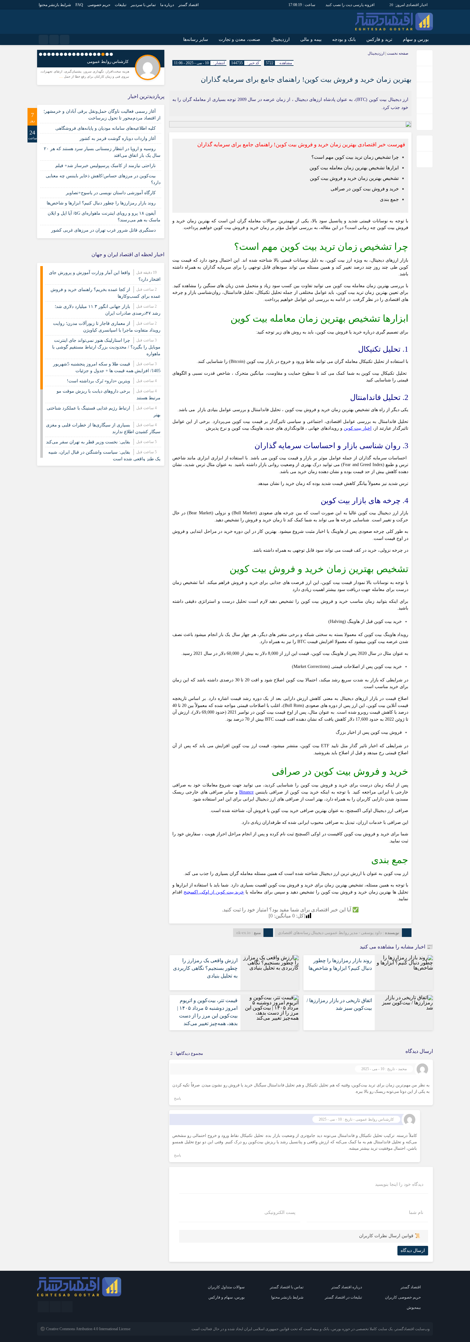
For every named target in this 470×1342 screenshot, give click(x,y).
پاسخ (177, 1098)
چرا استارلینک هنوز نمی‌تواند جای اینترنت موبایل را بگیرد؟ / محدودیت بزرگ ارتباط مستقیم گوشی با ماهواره (106, 347)
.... (61, 76)
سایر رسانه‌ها (195, 39)
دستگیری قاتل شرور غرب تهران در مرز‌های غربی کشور (103, 230)
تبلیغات (120, 5)
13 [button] (61, 54)
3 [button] (103, 54)
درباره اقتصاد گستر (346, 1287)
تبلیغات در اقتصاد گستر (343, 1297)
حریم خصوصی (99, 5)
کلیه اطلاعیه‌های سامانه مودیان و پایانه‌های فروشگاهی (105, 128)
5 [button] (94, 54)
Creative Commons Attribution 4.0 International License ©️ (85, 1329)
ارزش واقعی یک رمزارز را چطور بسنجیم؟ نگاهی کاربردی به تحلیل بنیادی (205, 968)
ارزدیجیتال (280, 39)
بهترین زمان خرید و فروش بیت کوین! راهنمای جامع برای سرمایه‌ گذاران (306, 79)
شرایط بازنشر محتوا (55, 5)
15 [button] (53, 54)
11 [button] (69, 54)
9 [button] (78, 54)
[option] (100, 67)
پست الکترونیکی (279, 1212)
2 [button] (107, 54)
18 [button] (40, 54)
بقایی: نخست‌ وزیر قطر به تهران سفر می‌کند (88, 442)
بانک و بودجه (344, 39)
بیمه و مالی (311, 39)
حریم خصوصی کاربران (403, 1297)
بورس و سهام (416, 39)
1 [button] (111, 54)
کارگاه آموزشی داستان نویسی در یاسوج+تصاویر (111, 192)
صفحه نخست (397, 53)
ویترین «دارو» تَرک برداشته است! (98, 381)
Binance (246, 791)
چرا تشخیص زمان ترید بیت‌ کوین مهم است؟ (355, 157)
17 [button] (44, 54)
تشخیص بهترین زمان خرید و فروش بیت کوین (354, 178)
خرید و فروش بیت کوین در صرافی (365, 188)
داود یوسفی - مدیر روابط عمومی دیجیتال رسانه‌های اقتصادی (330, 932)
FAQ (79, 5)
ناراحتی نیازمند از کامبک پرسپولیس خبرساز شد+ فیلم (105, 165)
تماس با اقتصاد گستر (286, 1287)
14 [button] (57, 54)
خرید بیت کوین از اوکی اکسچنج (214, 891)
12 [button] (65, 54)
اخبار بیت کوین (358, 428)
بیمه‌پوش (414, 1307)
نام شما (416, 1212)
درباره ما (167, 5)
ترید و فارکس (379, 39)
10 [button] (73, 54)
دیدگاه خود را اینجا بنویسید (399, 1184)
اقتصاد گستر (188, 5)
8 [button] (82, 54)
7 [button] (86, 54)
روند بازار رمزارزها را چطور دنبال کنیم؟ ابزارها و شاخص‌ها (101, 203)
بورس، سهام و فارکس (226, 1297)
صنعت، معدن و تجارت (239, 39)
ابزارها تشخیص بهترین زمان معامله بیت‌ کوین (354, 167)
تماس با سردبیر (143, 5)
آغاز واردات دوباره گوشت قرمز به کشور (118, 138)
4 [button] (98, 54)
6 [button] (90, 54)
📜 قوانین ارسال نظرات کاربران (389, 1235)
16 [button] (49, 54)
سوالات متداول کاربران (226, 1287)
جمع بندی (389, 199)
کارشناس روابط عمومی (108, 61)
